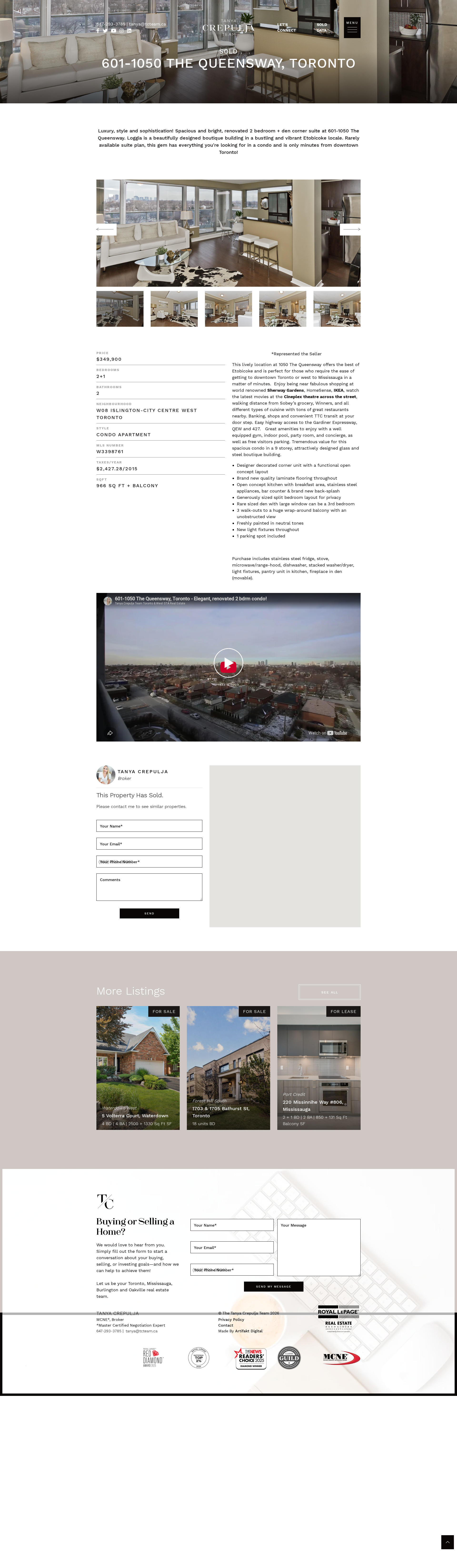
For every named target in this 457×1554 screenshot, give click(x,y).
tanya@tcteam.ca (147, 23)
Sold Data (322, 27)
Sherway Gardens (285, 390)
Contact (225, 1325)
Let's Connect (286, 27)
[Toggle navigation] (352, 29)
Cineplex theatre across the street (320, 396)
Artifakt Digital (249, 1331)
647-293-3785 (111, 23)
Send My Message (273, 1286)
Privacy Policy (231, 1319)
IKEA (338, 390)
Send (149, 913)
